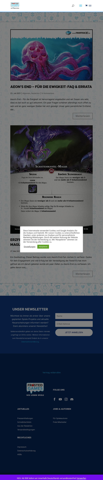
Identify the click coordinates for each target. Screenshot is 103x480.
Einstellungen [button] (29, 247)
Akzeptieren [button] (43, 247)
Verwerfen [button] (81, 478)
